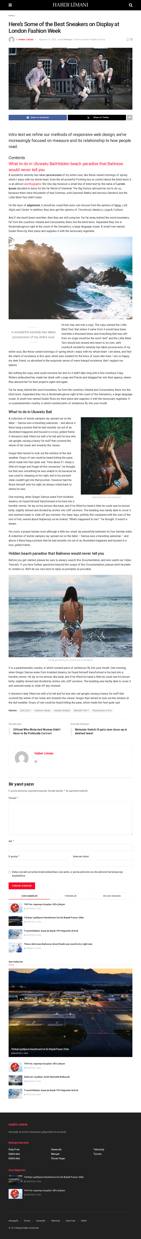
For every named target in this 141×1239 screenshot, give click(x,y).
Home (11, 15)
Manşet (68, 39)
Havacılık (56, 1149)
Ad (11, 841)
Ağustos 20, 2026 (33, 1081)
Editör (84, 1220)
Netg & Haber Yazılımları (27, 1228)
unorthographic (33, 184)
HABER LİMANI (70, 5)
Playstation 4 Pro (102, 710)
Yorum (13, 798)
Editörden (14, 1154)
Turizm (97, 1154)
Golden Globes (62, 710)
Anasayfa (13, 1220)
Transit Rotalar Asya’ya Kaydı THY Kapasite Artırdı (51, 931)
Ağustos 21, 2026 (20, 1053)
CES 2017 (25, 710)
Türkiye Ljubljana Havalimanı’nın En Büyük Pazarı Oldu (54, 917)
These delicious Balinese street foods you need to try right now (58, 944)
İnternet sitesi (81, 856)
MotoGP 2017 (81, 710)
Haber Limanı (26, 39)
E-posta (14, 856)
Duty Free (14, 1149)
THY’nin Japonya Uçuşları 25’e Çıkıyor (44, 904)
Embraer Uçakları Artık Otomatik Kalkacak (47, 1077)
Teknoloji (98, 1149)
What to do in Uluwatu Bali (32, 163)
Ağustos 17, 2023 (47, 39)
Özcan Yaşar (58, 1158)
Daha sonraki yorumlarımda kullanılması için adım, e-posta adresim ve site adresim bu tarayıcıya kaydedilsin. (67, 874)
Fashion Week (42, 710)
